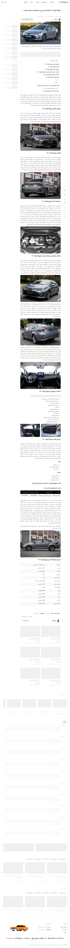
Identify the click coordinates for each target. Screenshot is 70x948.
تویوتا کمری (30, 164)
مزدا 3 (54, 521)
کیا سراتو (58, 511)
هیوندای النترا (33, 508)
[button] (20, 928)
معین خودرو (50, 500)
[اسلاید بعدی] (1, 872)
